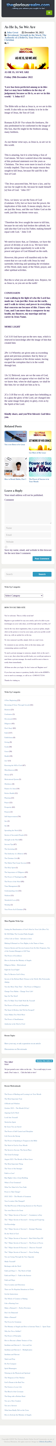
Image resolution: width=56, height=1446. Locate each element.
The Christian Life (10, 858)
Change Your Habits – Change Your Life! (18, 991)
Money (6, 775)
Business (7, 709)
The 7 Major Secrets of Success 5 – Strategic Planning (23, 1229)
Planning (7, 798)
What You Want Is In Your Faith (15, 1187)
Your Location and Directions (14, 1285)
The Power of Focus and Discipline (16, 1005)
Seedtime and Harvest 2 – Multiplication (18, 1350)
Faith (6, 733)
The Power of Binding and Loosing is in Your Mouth (22, 1094)
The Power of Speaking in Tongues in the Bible (20, 1141)
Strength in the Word (30, 35)
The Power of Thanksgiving (14, 877)
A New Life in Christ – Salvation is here (18, 939)
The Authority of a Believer (25, 36)
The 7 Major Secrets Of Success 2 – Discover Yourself (23, 1247)
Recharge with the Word (12, 1266)
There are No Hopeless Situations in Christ (19, 1289)
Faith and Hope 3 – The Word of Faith (17, 1271)
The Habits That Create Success (15, 863)
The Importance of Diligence (14, 872)
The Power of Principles (12, 1336)
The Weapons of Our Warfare (14, 1378)
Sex (5, 821)
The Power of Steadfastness (13, 1019)
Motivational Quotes (11, 779)
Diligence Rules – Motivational (15, 965)
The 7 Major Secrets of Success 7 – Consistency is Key (23, 1215)
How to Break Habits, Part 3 (15, 479)
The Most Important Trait (13, 1099)
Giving (6, 742)
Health (6, 756)
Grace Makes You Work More (14, 1015)
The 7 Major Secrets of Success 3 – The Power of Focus (23, 1243)
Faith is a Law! (9, 1173)
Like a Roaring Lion (11, 1303)
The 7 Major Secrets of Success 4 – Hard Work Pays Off (23, 1238)
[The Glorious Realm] (28, 9)
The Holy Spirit (9, 867)
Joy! (5, 761)
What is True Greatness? (12, 1182)
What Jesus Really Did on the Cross (16, 1410)
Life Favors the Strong (12, 1136)
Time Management (10, 886)
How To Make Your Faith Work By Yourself (19, 1001)
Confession (8, 714)
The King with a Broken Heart (14, 1396)
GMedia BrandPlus (45, 1442)
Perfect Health (9, 793)
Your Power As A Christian (13, 909)
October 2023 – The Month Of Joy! (16, 1108)
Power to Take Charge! (12, 1192)
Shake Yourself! (10, 1261)
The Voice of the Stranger (13, 1168)
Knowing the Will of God (13, 765)
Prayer (6, 802)
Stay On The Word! (11, 996)
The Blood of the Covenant (13, 1391)
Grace (6, 751)
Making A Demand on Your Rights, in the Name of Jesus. (24, 943)
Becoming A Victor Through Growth (17, 705)
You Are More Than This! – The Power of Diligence (22, 987)
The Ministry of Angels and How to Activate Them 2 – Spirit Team (27, 1326)
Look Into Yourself (11, 1117)
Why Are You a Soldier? (12, 1331)
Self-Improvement (10, 816)
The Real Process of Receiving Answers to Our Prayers (23, 1206)
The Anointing (9, 849)
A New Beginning (10, 700)
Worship (7, 905)
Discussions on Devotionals (15, 1049)
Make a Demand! (10, 1317)
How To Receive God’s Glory (14, 974)
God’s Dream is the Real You (14, 1382)
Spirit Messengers (10, 1368)
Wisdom (7, 895)
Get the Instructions (11, 1294)
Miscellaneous (9, 770)
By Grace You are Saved (12, 1127)
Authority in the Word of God (14, 1024)
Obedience (8, 784)
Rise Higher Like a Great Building (16, 1178)
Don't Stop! (8, 728)
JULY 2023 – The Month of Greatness (17, 1196)
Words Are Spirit (10, 1122)
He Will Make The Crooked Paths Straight (18, 934)
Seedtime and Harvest (11, 1354)
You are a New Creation (12, 1401)
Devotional (12, 35)
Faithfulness (8, 737)
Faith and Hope (9, 1280)
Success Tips (8, 844)
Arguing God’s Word (11, 1113)
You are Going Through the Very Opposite (19, 1257)
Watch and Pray (9, 1359)
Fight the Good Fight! (12, 970)
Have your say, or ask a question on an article (22, 1043)
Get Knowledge (9, 1224)
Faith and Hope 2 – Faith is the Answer (17, 1275)
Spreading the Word (11, 830)
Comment (9, 500)
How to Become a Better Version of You (18, 1340)
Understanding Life (11, 891)
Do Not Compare (10, 1364)
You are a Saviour (10, 1405)
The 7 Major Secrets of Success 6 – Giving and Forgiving (24, 1220)
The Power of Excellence (13, 956)
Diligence (7, 723)
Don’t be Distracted (11, 1312)
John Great (12, 32)
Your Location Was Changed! (14, 1201)
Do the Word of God (11, 1234)
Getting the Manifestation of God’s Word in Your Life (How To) (26, 929)
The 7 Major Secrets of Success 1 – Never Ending (21, 1252)
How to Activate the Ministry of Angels (17, 960)
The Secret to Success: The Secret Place (18, 1150)
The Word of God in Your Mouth (15, 1145)
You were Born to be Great (14, 445)
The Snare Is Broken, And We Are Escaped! (19, 1010)
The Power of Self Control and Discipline (18, 1131)
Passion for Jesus (10, 788)
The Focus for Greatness (12, 1322)
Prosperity (7, 807)
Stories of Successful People (14, 835)
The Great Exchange (11, 1155)
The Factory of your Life (13, 1387)
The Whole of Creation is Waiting (15, 1299)
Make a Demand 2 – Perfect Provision (17, 1308)
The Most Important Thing (13, 1164)
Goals (6, 747)
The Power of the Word (12, 881)
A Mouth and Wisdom (12, 1103)
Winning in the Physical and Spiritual (17, 1373)
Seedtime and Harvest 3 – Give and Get (18, 1345)
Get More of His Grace (37, 453)
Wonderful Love (10, 900)
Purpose (7, 812)
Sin (5, 826)
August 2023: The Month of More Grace (18, 1159)
